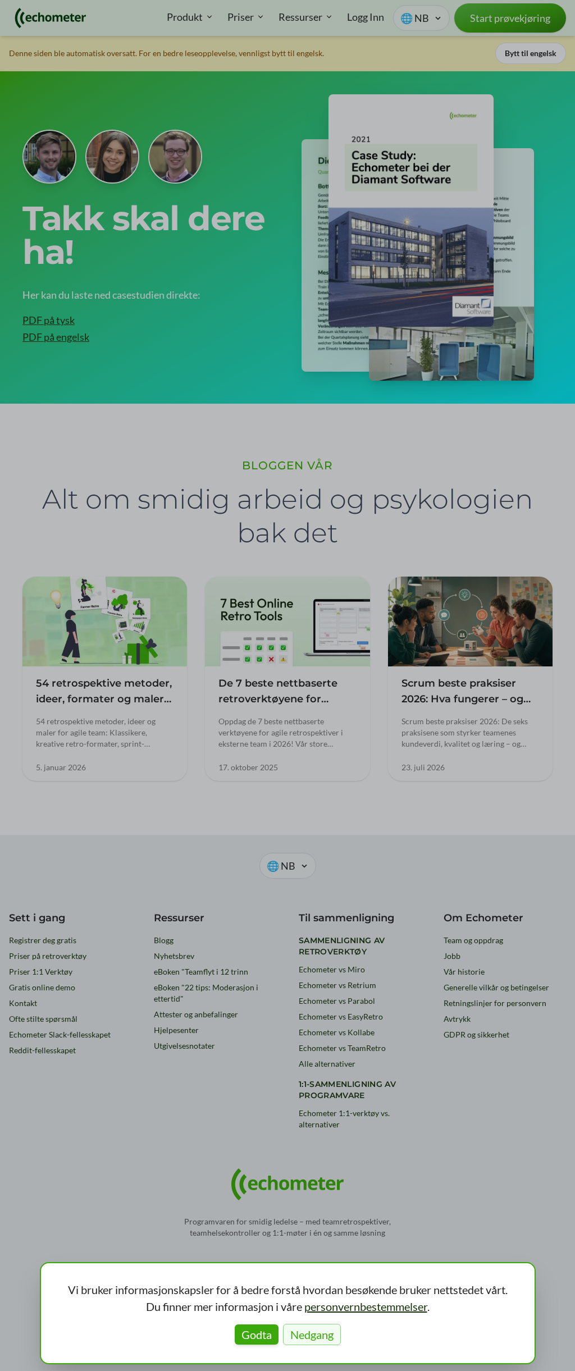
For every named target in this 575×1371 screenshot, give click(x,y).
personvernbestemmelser (365, 1306)
